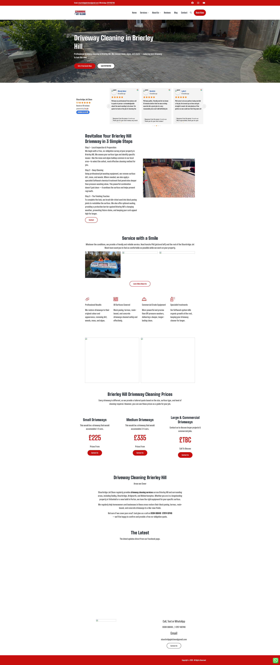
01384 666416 (156, 513)
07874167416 (111, 3)
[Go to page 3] (158, 125)
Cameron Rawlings (187, 91)
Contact (91, 220)
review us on (82, 112)
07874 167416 (167, 513)
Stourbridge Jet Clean (84, 99)
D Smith (120, 91)
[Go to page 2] (156, 125)
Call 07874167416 (106, 66)
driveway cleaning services (142, 492)
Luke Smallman (154, 91)
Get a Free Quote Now (85, 66)
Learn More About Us (140, 284)
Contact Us (94, 453)
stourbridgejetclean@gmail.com (88, 3)
